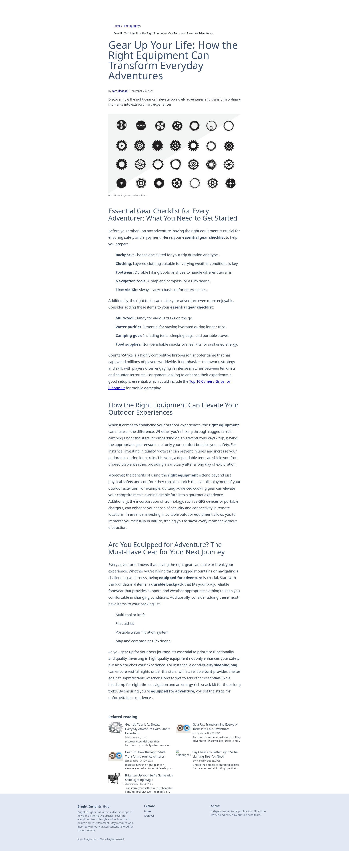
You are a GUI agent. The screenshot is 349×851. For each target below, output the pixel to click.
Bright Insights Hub (121, 7)
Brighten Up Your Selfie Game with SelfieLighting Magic (149, 777)
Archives (149, 815)
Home (117, 25)
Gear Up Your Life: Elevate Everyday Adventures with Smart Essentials (147, 728)
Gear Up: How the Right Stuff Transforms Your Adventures (145, 754)
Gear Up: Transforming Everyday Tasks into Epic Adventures (215, 726)
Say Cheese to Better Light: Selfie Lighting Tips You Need (215, 754)
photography (132, 25)
